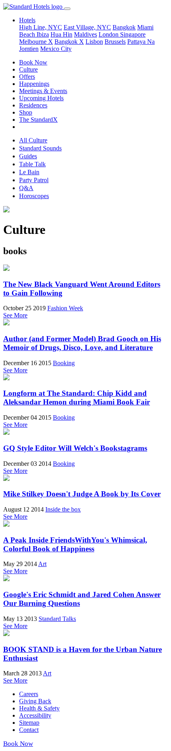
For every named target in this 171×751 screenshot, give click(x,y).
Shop (25, 112)
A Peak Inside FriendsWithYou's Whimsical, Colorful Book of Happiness (75, 544)
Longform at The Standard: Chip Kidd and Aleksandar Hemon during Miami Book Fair (76, 397)
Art (42, 563)
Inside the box (63, 509)
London (109, 34)
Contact (29, 729)
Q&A (26, 188)
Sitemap (29, 722)
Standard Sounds (40, 148)
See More (15, 315)
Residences (33, 105)
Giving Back (35, 701)
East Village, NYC (87, 27)
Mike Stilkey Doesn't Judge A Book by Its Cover (82, 494)
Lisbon (94, 41)
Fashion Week (65, 308)
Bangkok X (69, 41)
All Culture (33, 140)
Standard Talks (57, 618)
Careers (28, 694)
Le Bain (29, 172)
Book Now (33, 62)
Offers (27, 76)
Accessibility (35, 715)
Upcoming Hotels (41, 98)
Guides (28, 156)
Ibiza (43, 34)
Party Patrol (34, 180)
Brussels (115, 41)
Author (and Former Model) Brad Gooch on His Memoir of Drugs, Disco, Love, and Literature (82, 343)
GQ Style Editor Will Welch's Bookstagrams (75, 448)
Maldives (85, 34)
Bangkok (124, 27)
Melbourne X (36, 41)
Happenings (34, 83)
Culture (28, 69)
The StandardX (38, 119)
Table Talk (32, 164)
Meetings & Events (43, 91)
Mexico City (56, 48)
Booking (64, 363)
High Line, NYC (40, 27)
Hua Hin (61, 34)
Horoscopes (34, 196)
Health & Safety (39, 708)
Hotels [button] (27, 20)
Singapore (133, 34)
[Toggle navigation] (67, 9)
